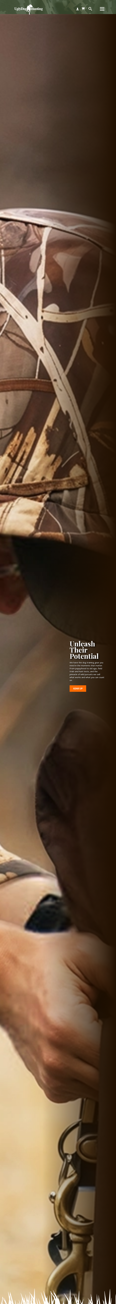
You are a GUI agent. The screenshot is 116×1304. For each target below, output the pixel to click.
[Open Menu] (102, 9)
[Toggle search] (90, 9)
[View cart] (83, 8)
